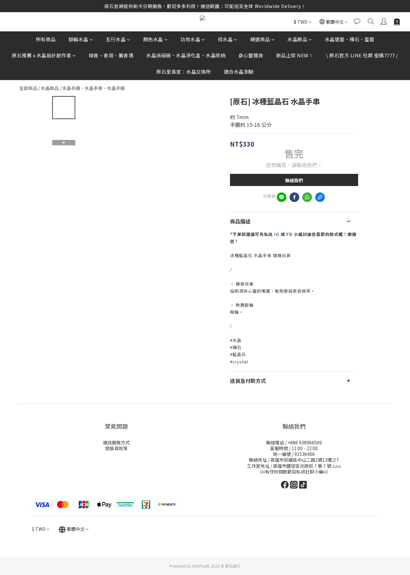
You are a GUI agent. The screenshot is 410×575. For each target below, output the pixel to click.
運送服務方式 (116, 442)
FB (290, 234)
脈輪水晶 (78, 39)
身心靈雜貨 (250, 55)
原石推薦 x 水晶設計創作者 (41, 55)
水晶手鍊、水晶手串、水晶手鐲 (93, 88)
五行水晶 (116, 39)
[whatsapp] (307, 197)
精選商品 (260, 39)
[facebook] (294, 197)
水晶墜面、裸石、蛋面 (349, 39)
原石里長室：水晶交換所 (183, 71)
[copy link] (320, 197)
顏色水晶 (153, 39)
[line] (281, 197)
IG (276, 234)
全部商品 (28, 88)
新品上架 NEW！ (295, 55)
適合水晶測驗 (239, 71)
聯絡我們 (294, 180)
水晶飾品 (297, 39)
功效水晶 (190, 39)
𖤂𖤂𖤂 (336, 466)
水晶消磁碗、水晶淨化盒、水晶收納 (186, 55)
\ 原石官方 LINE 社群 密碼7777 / (362, 55)
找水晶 (225, 39)
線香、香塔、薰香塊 (111, 55)
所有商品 (46, 39)
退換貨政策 (116, 448)
